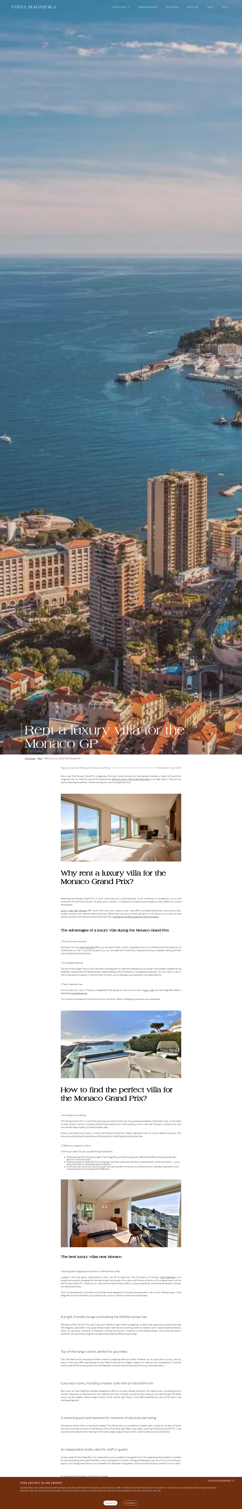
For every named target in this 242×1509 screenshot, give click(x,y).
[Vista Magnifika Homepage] (33, 7)
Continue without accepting (219, 1480)
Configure (130, 1503)
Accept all (110, 1503)
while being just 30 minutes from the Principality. (135, 917)
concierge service (79, 993)
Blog (40, 758)
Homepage (30, 758)
